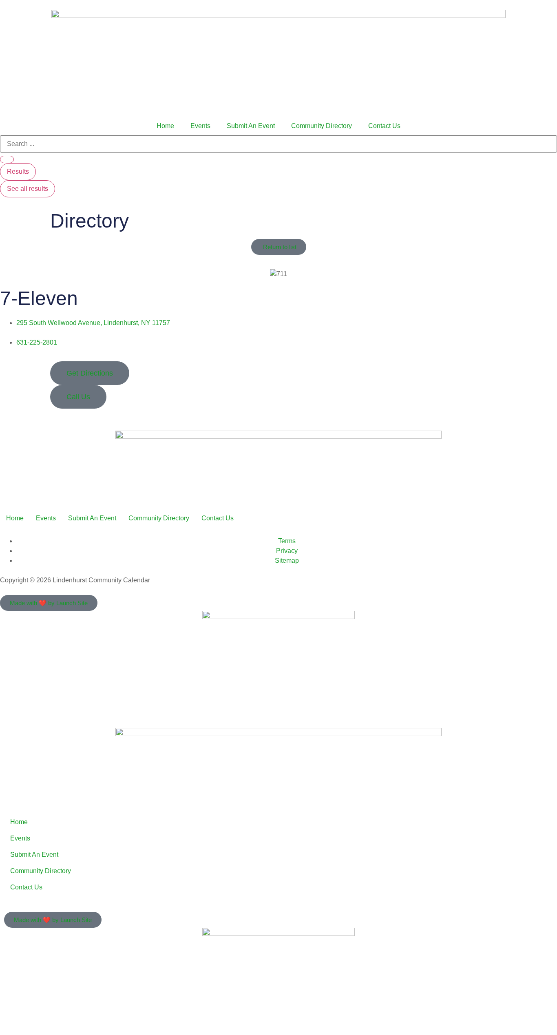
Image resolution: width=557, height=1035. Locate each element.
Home (165, 125)
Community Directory (321, 125)
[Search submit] (7, 159)
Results (18, 171)
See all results (27, 188)
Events (200, 125)
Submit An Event (251, 125)
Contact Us (384, 125)
